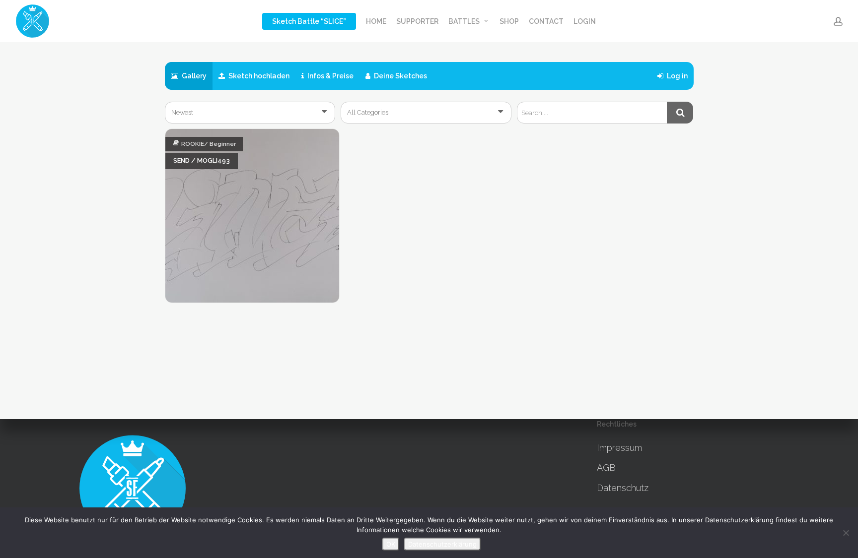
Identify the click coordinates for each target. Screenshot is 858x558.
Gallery (193, 76)
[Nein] (846, 533)
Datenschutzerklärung (442, 544)
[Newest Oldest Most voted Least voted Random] (250, 113)
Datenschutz (622, 488)
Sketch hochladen (258, 76)
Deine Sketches (399, 76)
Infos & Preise (330, 76)
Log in (676, 76)
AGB (606, 467)
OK (390, 544)
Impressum (619, 447)
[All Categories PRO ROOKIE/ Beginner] (426, 113)
